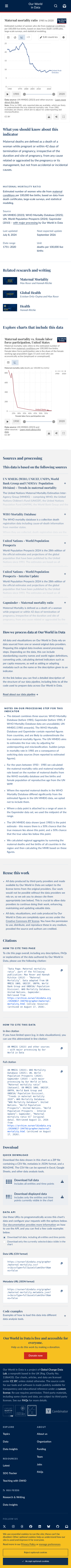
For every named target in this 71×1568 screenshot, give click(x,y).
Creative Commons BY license (22, 921)
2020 (62, 94)
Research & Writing (14, 1497)
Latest (6, 1465)
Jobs (39, 1464)
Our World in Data (35, 6)
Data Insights (10, 1449)
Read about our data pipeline (19, 694)
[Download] (49, 117)
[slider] (24, 94)
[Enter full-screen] (63, 117)
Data (5, 1441)
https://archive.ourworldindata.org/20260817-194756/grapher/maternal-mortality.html (29, 1001)
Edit (50, 37)
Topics (6, 1434)
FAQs (25, 1400)
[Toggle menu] (6, 6)
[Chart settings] (63, 37)
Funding (41, 1449)
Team (40, 1457)
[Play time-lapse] (7, 94)
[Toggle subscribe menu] (64, 6)
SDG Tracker (10, 1473)
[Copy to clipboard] (58, 970)
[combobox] (55, 6)
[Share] (56, 117)
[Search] (55, 6)
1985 (16, 94)
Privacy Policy (28, 1544)
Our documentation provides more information (29, 1225)
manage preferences (49, 1544)
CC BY (7, 117)
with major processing (25, 223)
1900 (16, 421)
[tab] (8, 37)
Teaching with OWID (14, 1481)
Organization (44, 1441)
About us (42, 1434)
